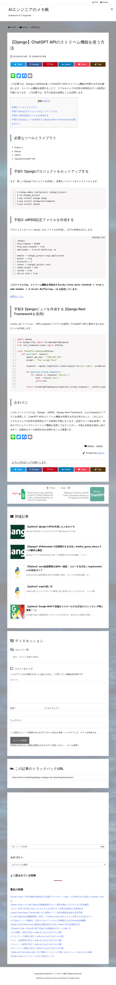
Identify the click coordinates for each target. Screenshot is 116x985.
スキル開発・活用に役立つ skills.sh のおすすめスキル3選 (35, 932)
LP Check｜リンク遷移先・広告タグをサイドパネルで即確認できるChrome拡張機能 (48, 920)
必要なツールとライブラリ (24, 107)
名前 (13, 708)
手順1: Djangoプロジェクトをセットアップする (34, 111)
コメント (14, 679)
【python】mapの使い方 (39, 586)
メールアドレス (51, 708)
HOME (13, 27)
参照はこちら (17, 296)
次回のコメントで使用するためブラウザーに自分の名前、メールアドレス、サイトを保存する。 (55, 732)
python (25, 27)
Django (37, 27)
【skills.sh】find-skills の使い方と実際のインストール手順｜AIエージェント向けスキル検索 (51, 952)
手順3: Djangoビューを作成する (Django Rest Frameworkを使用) (44, 119)
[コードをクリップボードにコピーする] (102, 193)
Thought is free (73, 978)
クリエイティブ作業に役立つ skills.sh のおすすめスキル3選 (36, 936)
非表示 (46, 101)
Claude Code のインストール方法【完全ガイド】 (32, 956)
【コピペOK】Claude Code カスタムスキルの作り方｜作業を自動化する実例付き (46, 908)
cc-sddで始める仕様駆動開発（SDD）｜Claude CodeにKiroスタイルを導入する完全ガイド (51, 916)
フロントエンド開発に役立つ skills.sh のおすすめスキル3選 (36, 948)
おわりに (16, 123)
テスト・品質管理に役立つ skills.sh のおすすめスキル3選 (35, 940)
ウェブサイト (16, 720)
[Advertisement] (58, 818)
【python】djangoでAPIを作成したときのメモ (50, 526)
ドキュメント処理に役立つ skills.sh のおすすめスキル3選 (35, 944)
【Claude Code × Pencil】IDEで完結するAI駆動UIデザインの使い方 (40, 928)
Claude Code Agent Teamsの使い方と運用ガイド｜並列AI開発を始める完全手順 (46, 912)
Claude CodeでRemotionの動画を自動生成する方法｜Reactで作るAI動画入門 (45, 924)
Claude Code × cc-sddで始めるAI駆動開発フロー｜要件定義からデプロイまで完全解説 (49, 904)
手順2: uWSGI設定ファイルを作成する (30, 115)
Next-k (101, 453)
